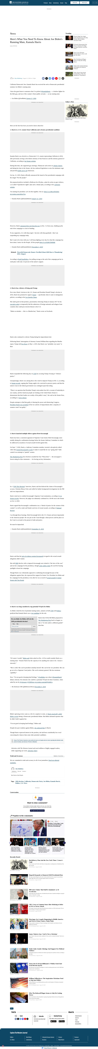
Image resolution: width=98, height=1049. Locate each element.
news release (22, 398)
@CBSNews (31, 682)
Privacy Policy (47, 1045)
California (27, 781)
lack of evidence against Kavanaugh (32, 556)
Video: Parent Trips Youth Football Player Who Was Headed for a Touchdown (80, 74)
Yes (14, 624)
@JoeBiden (41, 677)
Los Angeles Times (31, 297)
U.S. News (24, 783)
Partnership (77, 1021)
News (50, 3)
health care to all (22, 170)
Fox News (24, 344)
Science (60, 1037)
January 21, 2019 (37, 198)
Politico (58, 611)
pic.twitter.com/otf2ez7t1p (18, 194)
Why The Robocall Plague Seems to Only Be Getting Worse (80, 61)
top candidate (35, 613)
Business (44, 1040)
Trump (34, 295)
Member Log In (84, 2)
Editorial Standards (78, 1015)
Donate (61, 3)
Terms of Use (17, 631)
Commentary (56, 3)
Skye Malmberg (19, 768)
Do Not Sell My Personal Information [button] (66, 1045)
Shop (66, 3)
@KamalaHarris (45, 91)
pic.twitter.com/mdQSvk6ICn (43, 682)
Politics (17, 783)
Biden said (26, 658)
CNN (34, 373)
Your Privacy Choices (50, 1048)
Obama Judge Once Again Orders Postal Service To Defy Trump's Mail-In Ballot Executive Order (81, 38)
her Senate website (30, 161)
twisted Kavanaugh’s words (24, 450)
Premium (46, 3)
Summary (14, 771)
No (17, 624)
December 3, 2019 (37, 247)
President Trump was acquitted (19, 405)
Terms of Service (56, 1045)
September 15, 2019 (38, 529)
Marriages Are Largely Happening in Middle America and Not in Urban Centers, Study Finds (46, 920)
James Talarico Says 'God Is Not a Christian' (43, 934)
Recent (19, 771)
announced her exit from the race (30, 226)
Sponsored (76, 1040)
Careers (76, 1019)
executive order (14, 304)
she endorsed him (39, 728)
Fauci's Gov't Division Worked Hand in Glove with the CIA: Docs (80, 54)
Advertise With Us (78, 1023)
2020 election (19, 781)
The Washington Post (16, 457)
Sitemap (52, 1045)
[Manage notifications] (3, 1046)
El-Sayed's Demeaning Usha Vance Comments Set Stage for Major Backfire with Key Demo (80, 46)
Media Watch (61, 1040)
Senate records (16, 383)
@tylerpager (23, 682)
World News (29, 1037)
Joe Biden (46, 781)
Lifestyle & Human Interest (48, 1037)
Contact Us (77, 1017)
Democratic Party (37, 781)
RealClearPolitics (23, 259)
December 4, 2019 (40, 687)
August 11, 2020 (31, 98)
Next (12, 1008)
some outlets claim (44, 566)
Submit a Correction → (59, 756)
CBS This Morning (19, 486)
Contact (24, 771)
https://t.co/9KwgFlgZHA (51, 191)
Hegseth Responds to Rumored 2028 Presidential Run (46, 875)
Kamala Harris (55, 781)
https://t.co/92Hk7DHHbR (47, 242)
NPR (16, 563)
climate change (57, 165)
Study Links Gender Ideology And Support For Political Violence (81, 67)
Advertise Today (32, 751)
